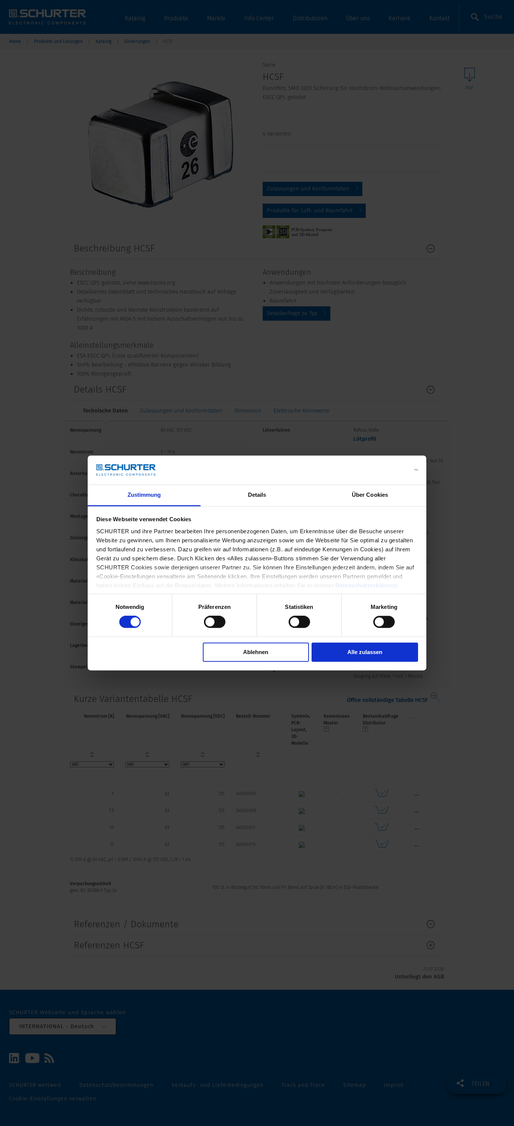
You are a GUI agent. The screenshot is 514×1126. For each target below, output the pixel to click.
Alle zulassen (364, 652)
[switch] (214, 622)
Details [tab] (257, 494)
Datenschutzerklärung (366, 585)
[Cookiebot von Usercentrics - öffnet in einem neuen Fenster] (385, 470)
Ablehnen (255, 652)
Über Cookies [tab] (370, 494)
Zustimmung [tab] (144, 494)
